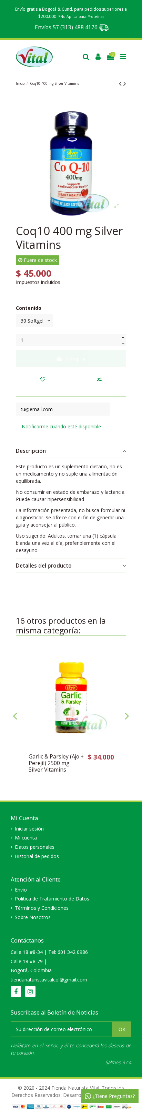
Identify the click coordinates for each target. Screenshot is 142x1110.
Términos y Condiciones (42, 908)
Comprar (76, 358)
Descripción (31, 451)
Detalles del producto (44, 565)
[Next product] (124, 83)
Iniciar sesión (29, 828)
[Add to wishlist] (43, 379)
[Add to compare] (99, 379)
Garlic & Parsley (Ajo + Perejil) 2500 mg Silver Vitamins (56, 763)
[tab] (71, 451)
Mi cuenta (26, 837)
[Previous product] (121, 83)
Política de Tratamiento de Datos (52, 898)
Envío (21, 889)
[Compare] (115, 671)
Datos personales (34, 847)
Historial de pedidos (37, 856)
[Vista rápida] (115, 683)
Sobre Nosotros (33, 917)
